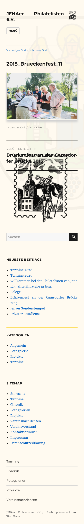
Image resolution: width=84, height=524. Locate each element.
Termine (17, 362)
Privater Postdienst (25, 314)
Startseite (18, 394)
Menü (13, 30)
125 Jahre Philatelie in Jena (31, 286)
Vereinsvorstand (23, 426)
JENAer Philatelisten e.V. (23, 512)
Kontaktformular (23, 432)
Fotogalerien (20, 410)
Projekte (16, 356)
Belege (15, 292)
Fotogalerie (19, 351)
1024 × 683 (35, 127)
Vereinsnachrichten (25, 421)
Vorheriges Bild (16, 50)
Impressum (19, 437)
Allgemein (18, 345)
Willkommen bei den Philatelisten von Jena (43, 281)
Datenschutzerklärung (27, 443)
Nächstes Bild (38, 50)
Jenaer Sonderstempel (27, 308)
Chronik (16, 405)
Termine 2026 (21, 270)
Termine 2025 (21, 275)
